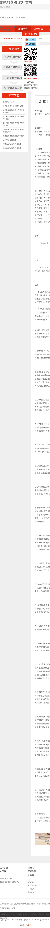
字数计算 (31, 892)
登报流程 (31, 882)
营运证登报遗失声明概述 (12, 148)
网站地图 (3, 918)
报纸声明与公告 (8, 102)
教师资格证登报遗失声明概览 (13, 136)
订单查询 (31, 889)
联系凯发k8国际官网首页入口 (11, 882)
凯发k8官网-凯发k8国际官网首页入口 (13, 17)
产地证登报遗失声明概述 (12, 144)
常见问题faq (32, 885)
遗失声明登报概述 (9, 140)
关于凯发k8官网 (6, 878)
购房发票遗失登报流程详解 (13, 106)
